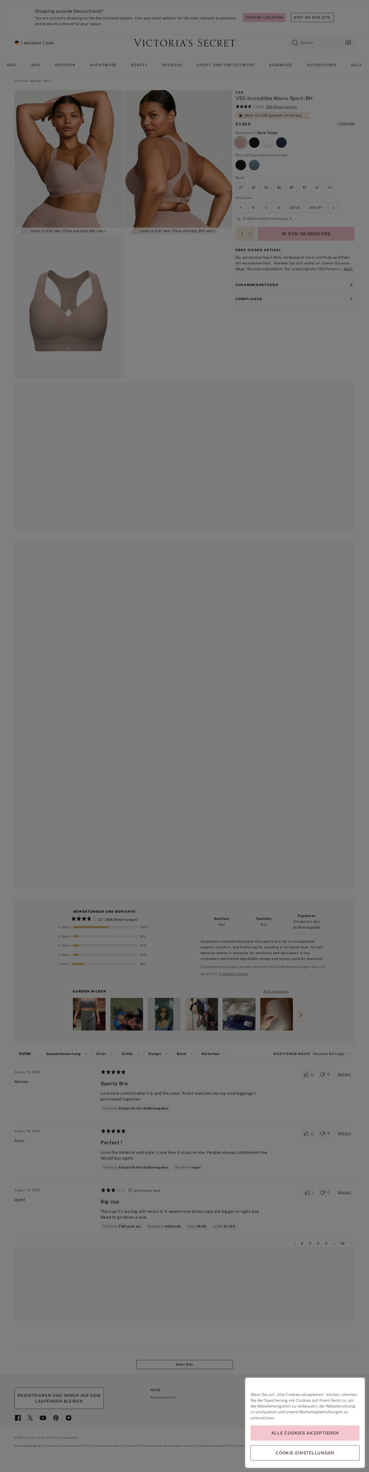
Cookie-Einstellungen (305, 1452)
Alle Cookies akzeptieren (305, 1433)
